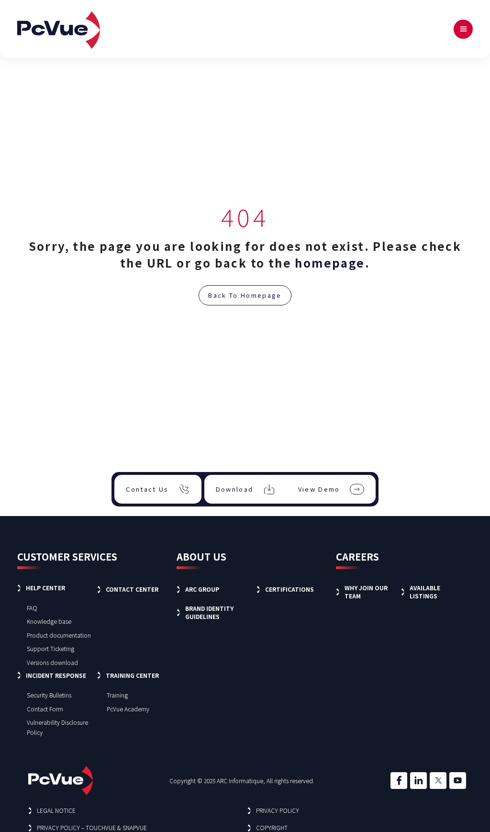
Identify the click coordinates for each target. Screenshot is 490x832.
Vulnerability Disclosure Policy (57, 727)
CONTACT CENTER (132, 589)
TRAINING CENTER (132, 675)
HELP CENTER (45, 588)
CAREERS (357, 556)
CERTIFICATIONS (289, 589)
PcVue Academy (128, 709)
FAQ (32, 608)
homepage (330, 262)
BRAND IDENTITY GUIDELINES (209, 612)
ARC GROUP (202, 589)
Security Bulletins (49, 695)
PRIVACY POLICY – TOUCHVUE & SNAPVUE (92, 827)
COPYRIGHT (272, 827)
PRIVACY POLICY (277, 810)
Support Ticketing (50, 648)
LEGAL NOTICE (56, 810)
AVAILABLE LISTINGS (425, 592)
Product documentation (59, 635)
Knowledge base (49, 621)
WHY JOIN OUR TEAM (366, 592)
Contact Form (45, 709)
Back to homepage (244, 295)
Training (117, 695)
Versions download (52, 662)
